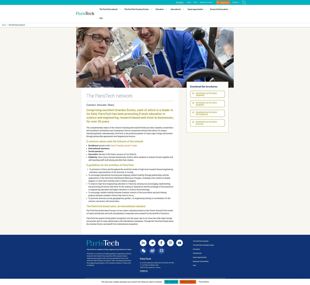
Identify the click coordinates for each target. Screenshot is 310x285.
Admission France (206, 2)
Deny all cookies (188, 282)
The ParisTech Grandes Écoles (136, 9)
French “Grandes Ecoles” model (123, 145)
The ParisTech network (108, 9)
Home (4, 25)
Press (195, 2)
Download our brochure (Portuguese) (206, 113)
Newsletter (179, 2)
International (176, 9)
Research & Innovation (219, 9)
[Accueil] (103, 243)
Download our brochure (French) (206, 123)
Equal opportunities (195, 9)
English (234, 2)
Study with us (224, 2)
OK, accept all (171, 282)
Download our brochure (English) (206, 104)
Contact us (144, 271)
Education (160, 9)
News (189, 2)
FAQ (101, 18)
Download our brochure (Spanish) (206, 94)
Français (235, 5)
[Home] (85, 13)
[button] (86, 78)
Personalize (204, 282)
